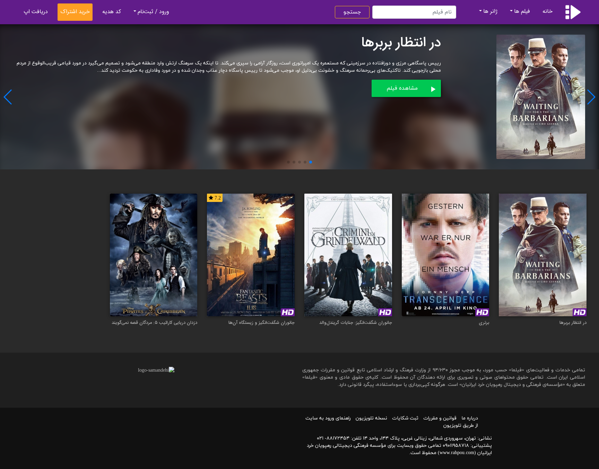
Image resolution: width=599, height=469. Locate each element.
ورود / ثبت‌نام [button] (153, 12)
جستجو (352, 12)
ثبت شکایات (405, 418)
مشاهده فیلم (402, 88)
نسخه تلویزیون (371, 418)
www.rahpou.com (457, 453)
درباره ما (469, 418)
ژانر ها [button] (490, 11)
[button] (310, 162)
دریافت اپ (36, 12)
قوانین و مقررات (440, 418)
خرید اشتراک (75, 12)
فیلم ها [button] (522, 11)
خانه (547, 11)
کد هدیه (111, 12)
